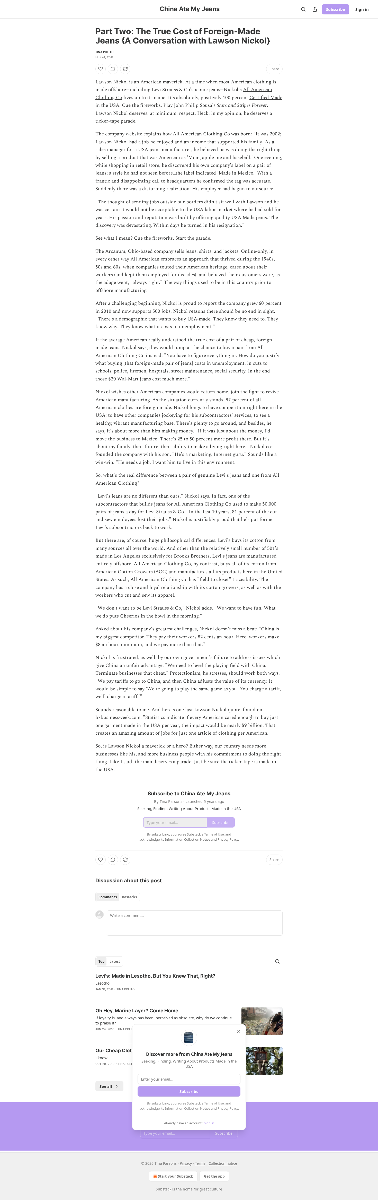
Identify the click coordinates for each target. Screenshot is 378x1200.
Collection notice (223, 1163)
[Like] (100, 69)
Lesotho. (103, 983)
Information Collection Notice (187, 1108)
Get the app (214, 1176)
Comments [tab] (107, 897)
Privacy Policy (228, 1108)
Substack (163, 1189)
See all (106, 1086)
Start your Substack (175, 1176)
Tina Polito (104, 52)
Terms (200, 1163)
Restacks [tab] (129, 897)
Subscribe (335, 9)
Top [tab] (101, 961)
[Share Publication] (315, 9)
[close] (238, 1032)
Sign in (362, 9)
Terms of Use (214, 1103)
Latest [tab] (115, 961)
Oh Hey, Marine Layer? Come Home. (137, 1011)
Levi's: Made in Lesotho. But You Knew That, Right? (155, 976)
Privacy (186, 1163)
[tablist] (117, 897)
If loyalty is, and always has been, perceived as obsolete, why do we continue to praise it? (163, 1020)
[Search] (303, 9)
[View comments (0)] (113, 69)
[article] (189, 986)
